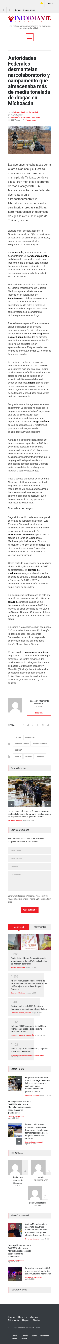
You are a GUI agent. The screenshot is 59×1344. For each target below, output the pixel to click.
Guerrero (14, 993)
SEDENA (18, 750)
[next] (48, 804)
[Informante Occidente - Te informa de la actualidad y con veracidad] (29, 19)
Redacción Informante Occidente (25, 117)
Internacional (30, 1142)
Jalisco (16, 112)
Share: (11, 725)
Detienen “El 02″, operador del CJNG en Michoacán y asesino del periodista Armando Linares (28, 1029)
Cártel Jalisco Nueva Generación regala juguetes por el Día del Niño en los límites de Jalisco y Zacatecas (29, 961)
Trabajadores (19, 1116)
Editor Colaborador (37, 1203)
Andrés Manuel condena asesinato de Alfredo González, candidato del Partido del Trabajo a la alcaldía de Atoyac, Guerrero (38, 1229)
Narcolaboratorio (40, 744)
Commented (40, 927)
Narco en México (22, 744)
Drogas (18, 737)
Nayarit (21, 1012)
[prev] (11, 804)
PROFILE (39, 713)
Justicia (24, 112)
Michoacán (30, 1035)
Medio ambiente (32, 1055)
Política (28, 1012)
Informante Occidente (26, 1328)
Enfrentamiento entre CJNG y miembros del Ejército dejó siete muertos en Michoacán (38, 1271)
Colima (11, 1317)
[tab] (19, 928)
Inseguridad (30, 737)
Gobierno (14, 1012)
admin (41, 1177)
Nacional (11, 820)
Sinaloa (36, 1320)
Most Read (19, 927)
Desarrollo (15, 1055)
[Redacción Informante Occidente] (15, 705)
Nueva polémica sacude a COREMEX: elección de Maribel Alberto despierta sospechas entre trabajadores (19, 1107)
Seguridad (33, 112)
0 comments (30, 120)
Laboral (11, 1116)
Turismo (18, 820)
